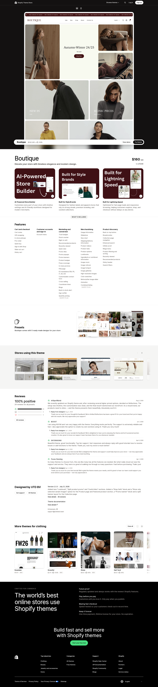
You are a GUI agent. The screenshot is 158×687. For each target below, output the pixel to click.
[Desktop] (77, 8)
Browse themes (112, 2)
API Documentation (99, 665)
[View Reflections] (110, 324)
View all (130, 526)
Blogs (94, 672)
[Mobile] (81, 8)
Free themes (71, 665)
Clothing (43, 661)
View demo (126, 142)
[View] (29, 369)
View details (52, 497)
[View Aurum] (87, 324)
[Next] (141, 352)
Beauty (43, 665)
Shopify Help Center (100, 661)
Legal (120, 668)
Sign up (139, 2)
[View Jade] (98, 324)
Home (43, 672)
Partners (121, 665)
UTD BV (140, 164)
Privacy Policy (33, 681)
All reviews (20, 420)
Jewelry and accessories (49, 668)
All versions (62, 497)
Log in (131, 2)
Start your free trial (79, 643)
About (120, 661)
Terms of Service (21, 681)
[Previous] (137, 352)
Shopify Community (99, 668)
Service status (123, 672)
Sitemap (63, 681)
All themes (32, 493)
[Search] (125, 2)
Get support (20, 493)
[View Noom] (121, 324)
